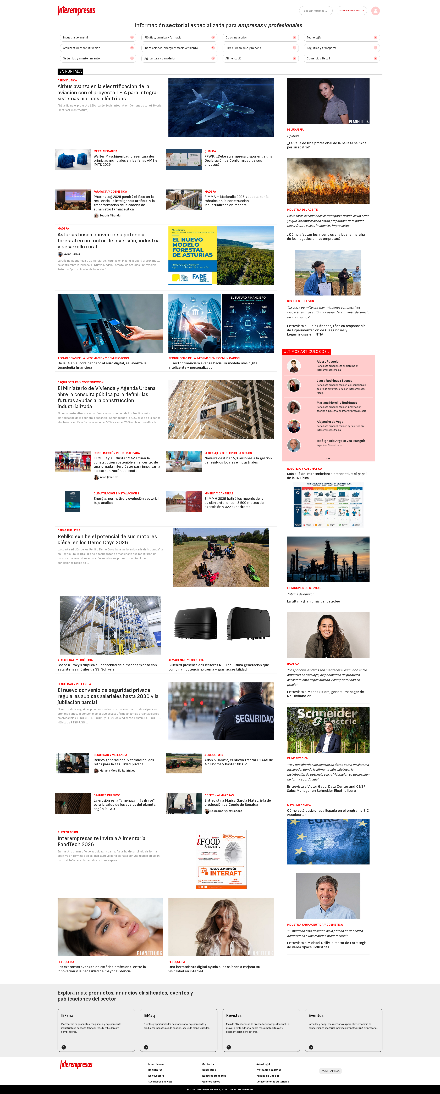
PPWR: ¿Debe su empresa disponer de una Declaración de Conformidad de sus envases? (239, 160)
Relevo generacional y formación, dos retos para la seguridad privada (124, 762)
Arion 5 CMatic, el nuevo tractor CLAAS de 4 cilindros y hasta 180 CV (239, 762)
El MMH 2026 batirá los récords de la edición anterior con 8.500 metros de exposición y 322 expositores (234, 502)
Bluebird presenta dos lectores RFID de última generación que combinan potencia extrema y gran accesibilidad (218, 667)
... (328, 457)
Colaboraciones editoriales (272, 1081)
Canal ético (209, 1070)
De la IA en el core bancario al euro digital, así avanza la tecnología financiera (102, 365)
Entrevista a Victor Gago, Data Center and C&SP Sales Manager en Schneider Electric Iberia (326, 788)
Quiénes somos (211, 1081)
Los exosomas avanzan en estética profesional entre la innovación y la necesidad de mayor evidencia (102, 969)
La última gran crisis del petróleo (313, 601)
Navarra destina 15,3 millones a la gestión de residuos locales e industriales (238, 460)
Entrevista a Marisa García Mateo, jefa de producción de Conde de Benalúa (238, 802)
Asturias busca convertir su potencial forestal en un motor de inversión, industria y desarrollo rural (109, 240)
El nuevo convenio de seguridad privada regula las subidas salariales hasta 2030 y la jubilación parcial (108, 696)
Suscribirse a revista (160, 1081)
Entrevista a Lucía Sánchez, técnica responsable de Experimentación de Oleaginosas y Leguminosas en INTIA (326, 330)
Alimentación (234, 58)
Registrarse (155, 1070)
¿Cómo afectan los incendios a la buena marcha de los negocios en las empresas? (326, 236)
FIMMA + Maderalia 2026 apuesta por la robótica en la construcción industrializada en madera (237, 200)
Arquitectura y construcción (81, 48)
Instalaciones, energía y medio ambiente (171, 48)
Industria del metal (75, 37)
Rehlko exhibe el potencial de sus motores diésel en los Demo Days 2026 (107, 539)
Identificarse (156, 1064)
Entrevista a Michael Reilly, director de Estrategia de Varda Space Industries (327, 945)
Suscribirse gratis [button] (351, 10)
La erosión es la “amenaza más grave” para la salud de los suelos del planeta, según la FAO (125, 804)
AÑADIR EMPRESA (330, 1070)
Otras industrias (236, 37)
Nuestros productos (214, 1076)
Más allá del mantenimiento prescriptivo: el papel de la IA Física (327, 476)
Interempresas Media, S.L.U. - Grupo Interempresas (225, 1089)
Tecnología (314, 37)
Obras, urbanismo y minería (243, 48)
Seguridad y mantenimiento (81, 58)
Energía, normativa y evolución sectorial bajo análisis (126, 500)
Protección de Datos (268, 1070)
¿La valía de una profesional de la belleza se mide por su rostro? (326, 145)
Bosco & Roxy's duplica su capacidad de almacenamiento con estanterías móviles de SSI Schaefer (107, 667)
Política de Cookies (267, 1076)
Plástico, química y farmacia (163, 37)
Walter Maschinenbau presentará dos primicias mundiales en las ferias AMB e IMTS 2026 (125, 160)
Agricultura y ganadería (159, 58)
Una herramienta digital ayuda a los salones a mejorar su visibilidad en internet (214, 969)
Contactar (208, 1064)
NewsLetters (156, 1076)
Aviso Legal (263, 1064)
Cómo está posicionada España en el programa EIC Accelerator (328, 812)
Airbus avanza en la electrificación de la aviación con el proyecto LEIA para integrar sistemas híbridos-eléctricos (108, 92)
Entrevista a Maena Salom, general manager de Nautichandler (325, 694)
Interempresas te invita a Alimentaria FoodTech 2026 (101, 841)
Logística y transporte (322, 48)
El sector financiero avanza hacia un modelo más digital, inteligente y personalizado (213, 365)
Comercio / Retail (318, 58)
